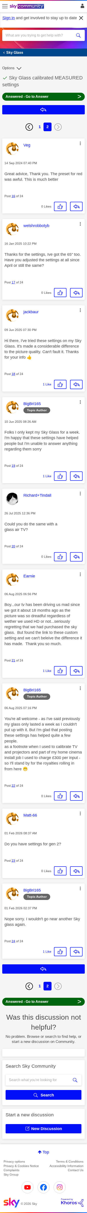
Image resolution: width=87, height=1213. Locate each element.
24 (13, 941)
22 (13, 785)
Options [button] (8, 68)
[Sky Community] (27, 6)
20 (13, 546)
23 (13, 860)
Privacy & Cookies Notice (21, 1166)
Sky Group (11, 1174)
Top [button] (46, 1152)
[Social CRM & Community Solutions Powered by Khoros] (72, 1202)
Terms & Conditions (69, 1161)
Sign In (81, 7)
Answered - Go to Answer (43, 96)
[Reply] (76, 206)
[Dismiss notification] (81, 18)
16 (13, 196)
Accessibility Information (66, 1166)
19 (13, 465)
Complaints (11, 1170)
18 (13, 374)
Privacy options (14, 1161)
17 (13, 282)
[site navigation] (5, 6)
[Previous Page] (29, 127)
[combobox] (39, 35)
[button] (80, 143)
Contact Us (75, 1170)
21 (13, 660)
